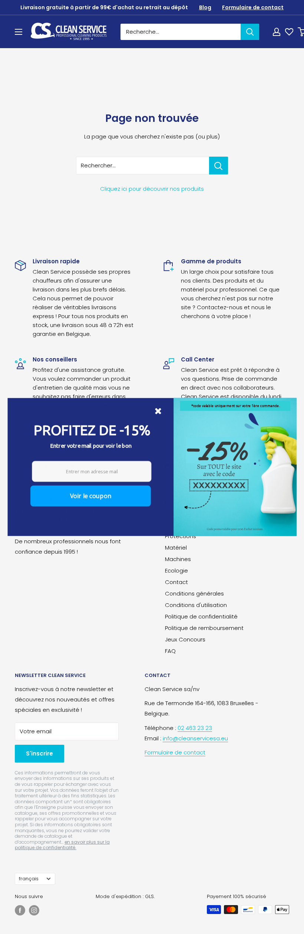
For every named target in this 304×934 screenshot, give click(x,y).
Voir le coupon (90, 496)
